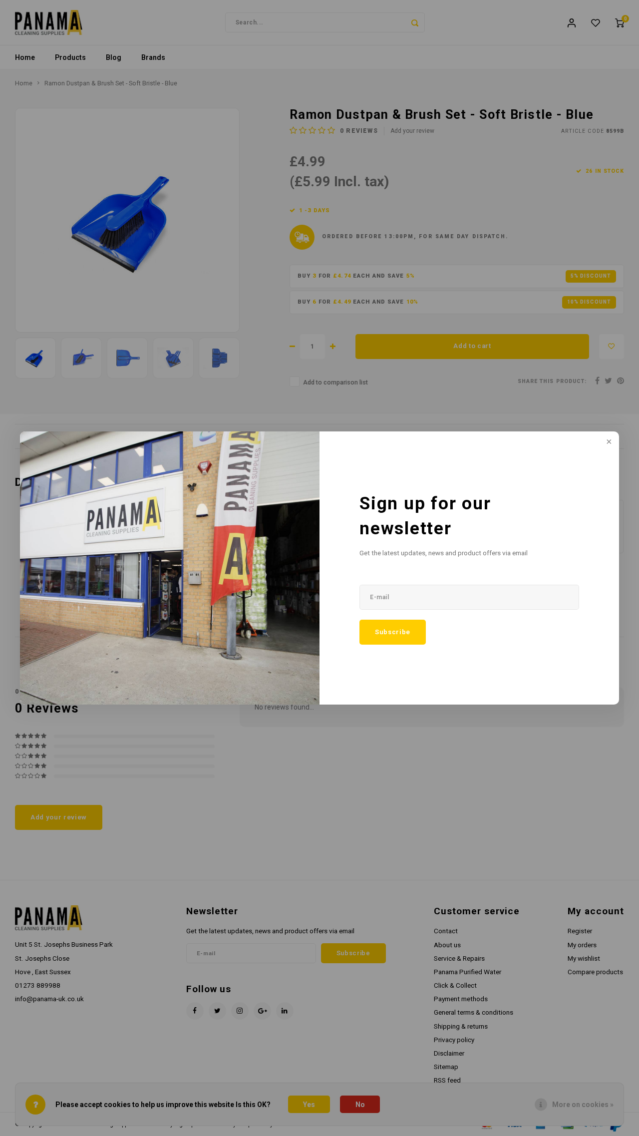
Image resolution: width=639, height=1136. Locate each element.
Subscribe (392, 632)
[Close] (608, 442)
